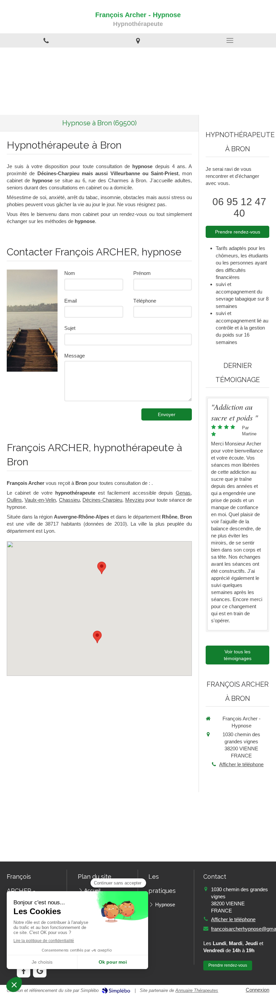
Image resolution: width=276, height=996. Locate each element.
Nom (69, 273)
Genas (183, 493)
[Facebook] (23, 970)
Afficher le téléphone (241, 764)
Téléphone (144, 301)
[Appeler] (46, 40)
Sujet (69, 328)
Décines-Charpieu (102, 500)
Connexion (257, 990)
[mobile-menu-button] (230, 40)
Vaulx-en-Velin (40, 500)
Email (70, 301)
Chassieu (69, 500)
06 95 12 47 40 (239, 207)
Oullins (14, 500)
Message (74, 356)
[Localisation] (138, 40)
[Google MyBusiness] (39, 970)
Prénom (142, 273)
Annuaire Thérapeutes (196, 990)
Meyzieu (134, 500)
